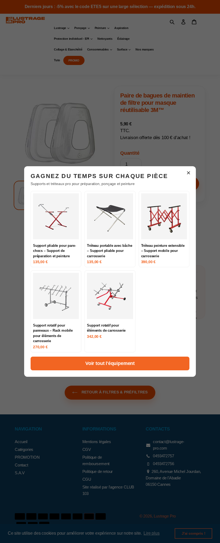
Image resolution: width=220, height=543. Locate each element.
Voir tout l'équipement (110, 363)
